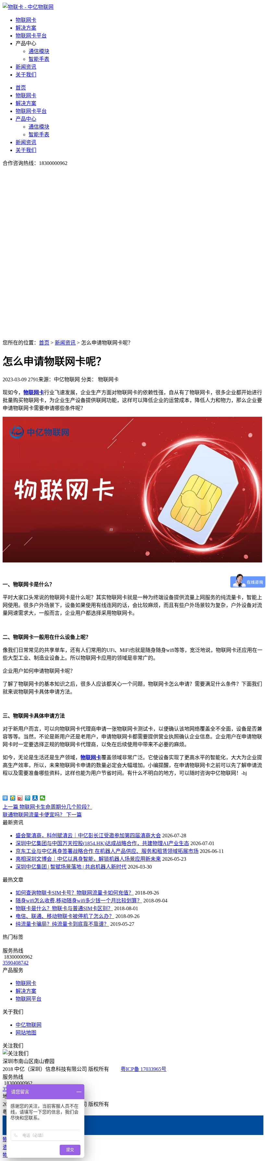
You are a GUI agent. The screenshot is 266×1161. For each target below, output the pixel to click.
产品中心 (26, 119)
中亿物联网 (29, 1025)
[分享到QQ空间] (13, 798)
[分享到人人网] (35, 798)
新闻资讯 (26, 67)
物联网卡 (26, 20)
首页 (21, 87)
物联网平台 (29, 999)
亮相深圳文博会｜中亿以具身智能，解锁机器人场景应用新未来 (88, 859)
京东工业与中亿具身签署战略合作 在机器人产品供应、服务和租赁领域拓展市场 (107, 851)
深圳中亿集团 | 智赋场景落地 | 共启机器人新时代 (71, 867)
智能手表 (39, 59)
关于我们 (26, 74)
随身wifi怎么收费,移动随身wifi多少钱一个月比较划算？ (79, 900)
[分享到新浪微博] (20, 798)
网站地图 (26, 1032)
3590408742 (16, 962)
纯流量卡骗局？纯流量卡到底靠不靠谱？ (62, 924)
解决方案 (26, 28)
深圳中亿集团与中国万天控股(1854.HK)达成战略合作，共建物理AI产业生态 (102, 843)
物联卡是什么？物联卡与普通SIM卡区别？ (64, 908)
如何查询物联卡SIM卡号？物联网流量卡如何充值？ (75, 893)
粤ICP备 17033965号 (143, 1069)
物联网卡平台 (31, 35)
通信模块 (39, 51)
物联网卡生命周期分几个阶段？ (47, 807)
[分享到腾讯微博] (27, 798)
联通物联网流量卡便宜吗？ (42, 814)
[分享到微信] (42, 798)
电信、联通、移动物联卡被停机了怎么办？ (65, 916)
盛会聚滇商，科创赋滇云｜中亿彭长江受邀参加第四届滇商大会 (88, 835)
